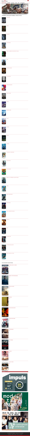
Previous (2, 8)
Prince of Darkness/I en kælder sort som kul (13, 51)
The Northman (8, 42)
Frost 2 (8, 118)
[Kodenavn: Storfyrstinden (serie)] (5, 275)
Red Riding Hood (9, 236)
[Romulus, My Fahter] (5, 286)
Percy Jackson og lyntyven (10, 253)
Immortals (8, 219)
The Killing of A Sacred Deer (10, 152)
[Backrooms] (5, 297)
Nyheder (8, 2)
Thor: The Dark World (10, 194)
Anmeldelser (4, 2)
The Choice (10, 351)
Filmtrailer (22, 2)
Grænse (8, 135)
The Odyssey (8, 17)
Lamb (7, 59)
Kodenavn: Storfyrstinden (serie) (13, 275)
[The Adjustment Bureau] (5, 318)
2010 (9, 363)
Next (27, 8)
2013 (9, 341)
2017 (9, 266)
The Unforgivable (11, 329)
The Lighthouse (9, 76)
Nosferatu (8, 34)
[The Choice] (5, 351)
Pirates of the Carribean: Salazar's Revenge (13, 177)
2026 (9, 298)
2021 (9, 309)
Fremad (8, 101)
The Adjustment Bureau (12, 318)
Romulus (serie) (9, 93)
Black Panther (8, 160)
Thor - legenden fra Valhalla (11, 211)
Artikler (12, 2)
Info (18, 2)
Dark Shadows (8, 202)
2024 (9, 277)
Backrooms (10, 297)
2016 (9, 352)
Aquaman (8, 143)
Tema (16, 2)
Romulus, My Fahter (11, 286)
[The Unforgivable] (5, 329)
